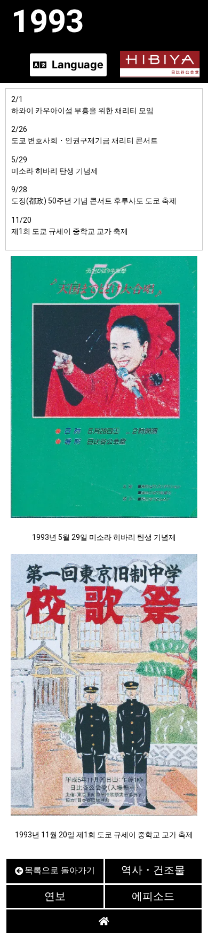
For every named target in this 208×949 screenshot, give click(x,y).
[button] (68, 64)
